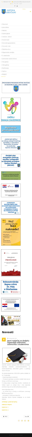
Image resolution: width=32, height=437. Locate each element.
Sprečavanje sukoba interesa (9, 58)
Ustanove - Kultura (6, 36)
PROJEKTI (4, 74)
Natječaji (4, 30)
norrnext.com (3, 76)
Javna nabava (5, 27)
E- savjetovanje (6, 55)
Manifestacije (5, 68)
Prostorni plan (5, 40)
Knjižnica (4, 71)
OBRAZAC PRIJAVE (7, 404)
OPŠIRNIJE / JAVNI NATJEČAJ (9, 402)
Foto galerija (5, 62)
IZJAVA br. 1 (5, 407)
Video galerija (5, 65)
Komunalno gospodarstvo (8, 43)
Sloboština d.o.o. (6, 49)
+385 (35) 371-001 (7, 1)
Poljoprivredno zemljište (8, 52)
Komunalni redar (6, 46)
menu (24, 9)
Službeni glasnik (6, 33)
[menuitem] (16, 24)
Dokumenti (5, 24)
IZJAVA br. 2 (5, 410)
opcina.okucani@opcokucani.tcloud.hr (21, 1)
